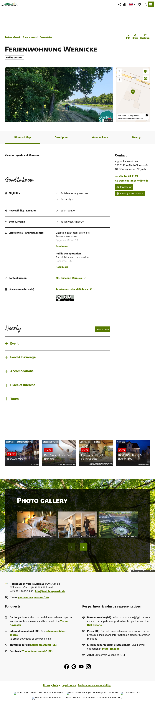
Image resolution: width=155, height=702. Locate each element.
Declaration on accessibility (94, 685)
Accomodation (46, 37)
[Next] (83, 547)
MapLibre (122, 115)
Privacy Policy (51, 685)
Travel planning (29, 37)
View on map (103, 329)
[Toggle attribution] (147, 115)
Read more (62, 246)
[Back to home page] (9, 4)
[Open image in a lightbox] (59, 94)
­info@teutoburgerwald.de (50, 591)
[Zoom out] (119, 75)
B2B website (94, 625)
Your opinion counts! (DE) (37, 651)
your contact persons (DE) (33, 597)
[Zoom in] (119, 71)
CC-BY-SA (109, 120)
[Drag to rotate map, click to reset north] (119, 79)
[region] (133, 94)
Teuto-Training (111, 648)
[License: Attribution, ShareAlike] (65, 300)
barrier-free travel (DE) (43, 645)
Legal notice (69, 685)
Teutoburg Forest (12, 37)
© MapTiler (132, 115)
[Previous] (71, 547)
